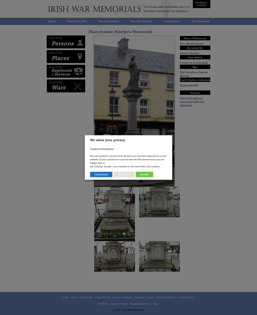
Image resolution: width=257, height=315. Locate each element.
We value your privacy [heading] (107, 140)
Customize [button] (101, 174)
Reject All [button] (124, 174)
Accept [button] (144, 174)
